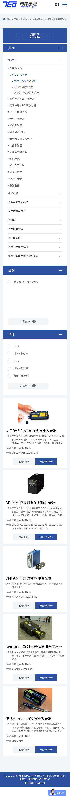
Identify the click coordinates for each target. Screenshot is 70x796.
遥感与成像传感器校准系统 (23, 256)
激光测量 (13, 193)
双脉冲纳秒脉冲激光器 (26, 92)
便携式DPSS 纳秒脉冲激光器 (29, 718)
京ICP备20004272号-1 (39, 779)
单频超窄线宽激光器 (21, 139)
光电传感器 (14, 238)
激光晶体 (15, 185)
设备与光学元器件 (18, 202)
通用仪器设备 (15, 229)
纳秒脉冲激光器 (37, 19)
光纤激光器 (16, 125)
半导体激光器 (17, 119)
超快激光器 (16, 68)
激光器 (23, 19)
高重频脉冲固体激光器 (22, 98)
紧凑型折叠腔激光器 (56, 19)
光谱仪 (12, 220)
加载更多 (25, 321)
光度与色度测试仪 (18, 247)
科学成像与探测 (17, 211)
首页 (9, 19)
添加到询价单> (46, 461)
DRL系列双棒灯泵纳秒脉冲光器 (30, 502)
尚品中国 (40, 782)
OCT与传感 (16, 179)
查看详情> (24, 461)
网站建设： (30, 782)
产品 (16, 19)
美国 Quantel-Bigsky (25, 282)
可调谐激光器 (17, 132)
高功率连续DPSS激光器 (23, 105)
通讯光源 (15, 158)
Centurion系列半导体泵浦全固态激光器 (35, 646)
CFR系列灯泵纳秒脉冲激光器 (29, 578)
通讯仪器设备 (17, 165)
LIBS (16, 346)
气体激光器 (16, 145)
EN (57, 4)
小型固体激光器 (18, 112)
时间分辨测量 (21, 353)
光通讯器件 (16, 172)
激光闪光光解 (21, 375)
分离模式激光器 (18, 152)
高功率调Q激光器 (23, 87)
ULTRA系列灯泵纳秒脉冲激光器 (31, 430)
